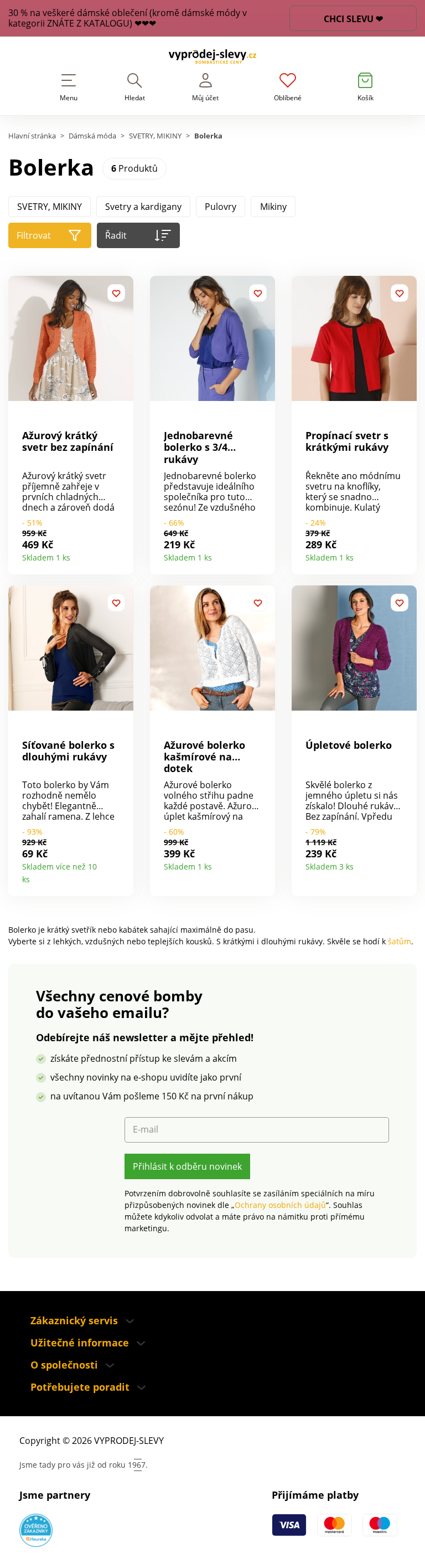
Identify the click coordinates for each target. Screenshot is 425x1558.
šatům (399, 941)
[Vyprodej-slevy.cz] (212, 58)
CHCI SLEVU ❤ (353, 19)
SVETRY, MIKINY (155, 136)
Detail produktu (121, 553)
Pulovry (220, 206)
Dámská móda (92, 136)
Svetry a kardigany (143, 206)
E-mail (145, 1129)
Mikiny (273, 206)
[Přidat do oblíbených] (116, 293)
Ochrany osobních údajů (280, 1205)
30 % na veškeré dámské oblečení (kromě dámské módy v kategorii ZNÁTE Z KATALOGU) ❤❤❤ (127, 18)
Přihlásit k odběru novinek (187, 1166)
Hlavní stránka (32, 136)
